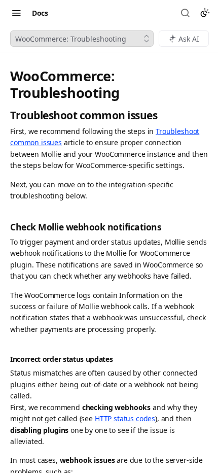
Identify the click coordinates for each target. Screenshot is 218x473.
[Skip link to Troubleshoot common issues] (5, 115)
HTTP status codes (125, 418)
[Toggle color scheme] (205, 13)
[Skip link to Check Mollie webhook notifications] (5, 227)
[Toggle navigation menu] (16, 13)
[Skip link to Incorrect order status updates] (5, 359)
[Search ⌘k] (186, 13)
